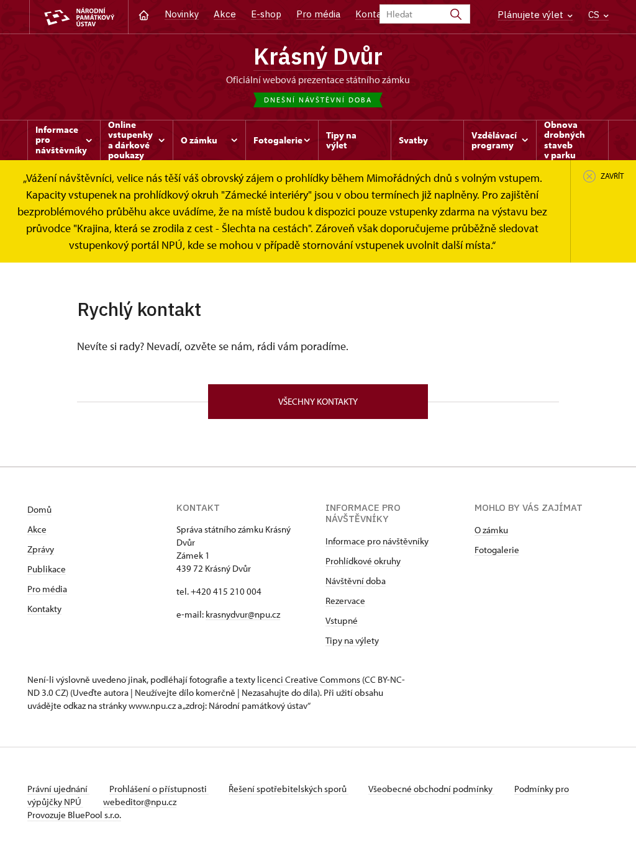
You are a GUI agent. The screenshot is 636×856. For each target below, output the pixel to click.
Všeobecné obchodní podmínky (431, 789)
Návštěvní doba (355, 581)
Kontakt (373, 14)
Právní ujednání (58, 789)
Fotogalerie (497, 550)
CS (595, 14)
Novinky (182, 14)
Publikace (46, 569)
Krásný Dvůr (318, 56)
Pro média (318, 14)
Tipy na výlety (352, 640)
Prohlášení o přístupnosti (159, 789)
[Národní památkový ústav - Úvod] (79, 17)
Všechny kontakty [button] (318, 401)
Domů (39, 509)
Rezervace (345, 600)
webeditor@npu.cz (139, 802)
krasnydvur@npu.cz (243, 614)
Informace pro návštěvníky (377, 541)
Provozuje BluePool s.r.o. (74, 815)
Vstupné (341, 620)
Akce (225, 14)
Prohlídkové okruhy (363, 561)
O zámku (491, 530)
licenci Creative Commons (308, 679)
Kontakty (44, 609)
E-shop (266, 14)
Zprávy (40, 549)
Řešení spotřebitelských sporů (288, 789)
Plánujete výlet (531, 14)
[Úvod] (144, 14)
